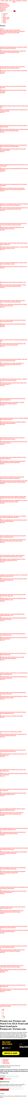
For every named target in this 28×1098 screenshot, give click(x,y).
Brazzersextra (6, 1059)
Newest (1, 28)
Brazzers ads (6, 1062)
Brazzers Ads (6, 18)
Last (4, 1017)
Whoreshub (5, 1060)
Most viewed (9, 30)
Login (2, 1078)
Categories (5, 13)
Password (2, 1077)
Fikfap (6, 0)
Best (5, 30)
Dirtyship (24, 0)
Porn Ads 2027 (6, 1063)
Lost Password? (7, 1078)
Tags (4, 16)
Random (18, 30)
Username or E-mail (4, 1088)
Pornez (14, 2)
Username (2, 1075)
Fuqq (10, 0)
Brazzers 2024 (6, 17)
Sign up (12, 1096)
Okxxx (4, 21)
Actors (4, 14)
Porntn (13, 0)
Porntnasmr (18, 0)
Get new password (4, 1089)
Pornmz (2, 0)
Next (4, 1016)
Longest (14, 30)
